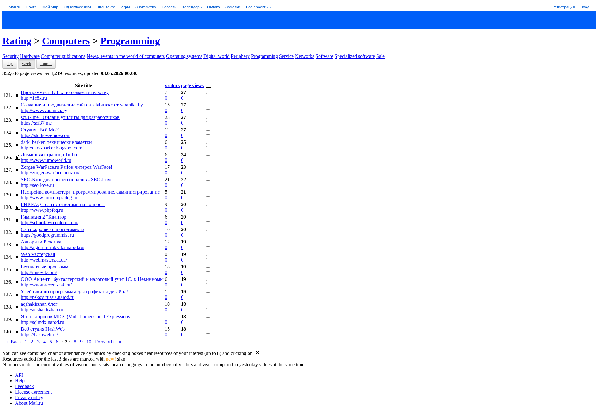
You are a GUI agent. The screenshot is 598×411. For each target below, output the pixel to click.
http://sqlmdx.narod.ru (42, 322)
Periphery (240, 56)
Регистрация (564, 6)
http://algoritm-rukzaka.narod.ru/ (52, 247)
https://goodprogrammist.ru (47, 235)
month (46, 63)
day (10, 63)
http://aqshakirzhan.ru (42, 309)
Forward (105, 341)
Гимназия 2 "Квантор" (45, 217)
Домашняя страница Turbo (49, 154)
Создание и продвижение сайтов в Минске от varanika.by (82, 104)
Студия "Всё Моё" (40, 129)
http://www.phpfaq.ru (42, 210)
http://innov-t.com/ (39, 272)
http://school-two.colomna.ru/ (49, 222)
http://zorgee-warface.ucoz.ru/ (50, 172)
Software (324, 56)
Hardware (30, 56)
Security (10, 56)
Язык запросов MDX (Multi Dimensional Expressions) (76, 316)
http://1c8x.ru (34, 98)
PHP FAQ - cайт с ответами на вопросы (63, 204)
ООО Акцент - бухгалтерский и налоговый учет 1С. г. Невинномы (92, 279)
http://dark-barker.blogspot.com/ (52, 147)
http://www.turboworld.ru (46, 160)
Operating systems (184, 56)
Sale (380, 56)
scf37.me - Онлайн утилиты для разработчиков (70, 117)
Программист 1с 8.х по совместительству (65, 92)
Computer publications (63, 56)
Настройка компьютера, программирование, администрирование (90, 192)
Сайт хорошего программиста (52, 229)
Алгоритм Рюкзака (41, 241)
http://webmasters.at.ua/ (44, 259)
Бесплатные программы (46, 266)
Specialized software (355, 56)
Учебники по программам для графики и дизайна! (74, 291)
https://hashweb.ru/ (39, 334)
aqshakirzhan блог (39, 304)
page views (192, 85)
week (26, 63)
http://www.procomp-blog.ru (49, 197)
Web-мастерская (38, 254)
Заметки (232, 6)
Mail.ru (14, 6)
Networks (304, 56)
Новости (169, 6)
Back (13, 341)
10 (88, 341)
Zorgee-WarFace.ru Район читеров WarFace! (66, 167)
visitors (172, 85)
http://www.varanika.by (44, 110)
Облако (213, 6)
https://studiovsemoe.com (45, 135)
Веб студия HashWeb (43, 329)
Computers (66, 40)
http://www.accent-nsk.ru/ (46, 284)
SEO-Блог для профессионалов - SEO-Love (66, 179)
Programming (130, 40)
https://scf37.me (36, 122)
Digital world (216, 56)
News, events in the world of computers (126, 56)
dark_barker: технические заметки (56, 142)
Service (286, 56)
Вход (585, 6)
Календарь (192, 6)
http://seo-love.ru (37, 185)
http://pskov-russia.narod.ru (47, 297)
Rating (16, 40)
